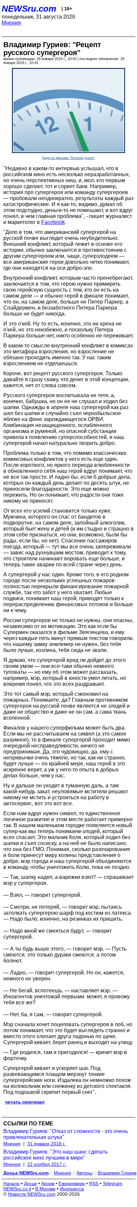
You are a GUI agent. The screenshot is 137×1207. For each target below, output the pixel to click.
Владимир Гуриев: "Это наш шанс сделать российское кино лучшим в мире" (55, 1155)
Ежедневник (72, 1183)
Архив (47, 1183)
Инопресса (72, 1188)
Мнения (11, 23)
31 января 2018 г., (47, 1143)
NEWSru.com (29, 9)
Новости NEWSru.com (32, 1194)
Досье (30, 1183)
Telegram (112, 1183)
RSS (93, 1183)
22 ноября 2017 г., (47, 1164)
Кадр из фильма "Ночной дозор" (68, 158)
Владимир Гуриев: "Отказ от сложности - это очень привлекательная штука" (65, 1134)
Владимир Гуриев (117, 1172)
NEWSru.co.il (17, 1188)
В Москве (45, 1188)
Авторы (84, 1172)
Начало (11, 1183)
